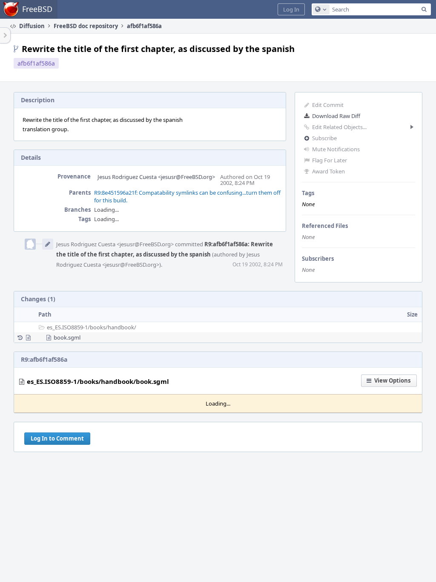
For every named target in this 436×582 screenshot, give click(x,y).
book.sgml (67, 337)
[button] (291, 9)
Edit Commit (328, 105)
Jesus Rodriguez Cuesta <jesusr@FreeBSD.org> (156, 177)
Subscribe (324, 138)
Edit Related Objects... (339, 127)
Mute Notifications (336, 149)
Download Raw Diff (336, 116)
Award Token (328, 171)
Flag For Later (329, 160)
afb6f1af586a (36, 63)
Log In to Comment (57, 438)
